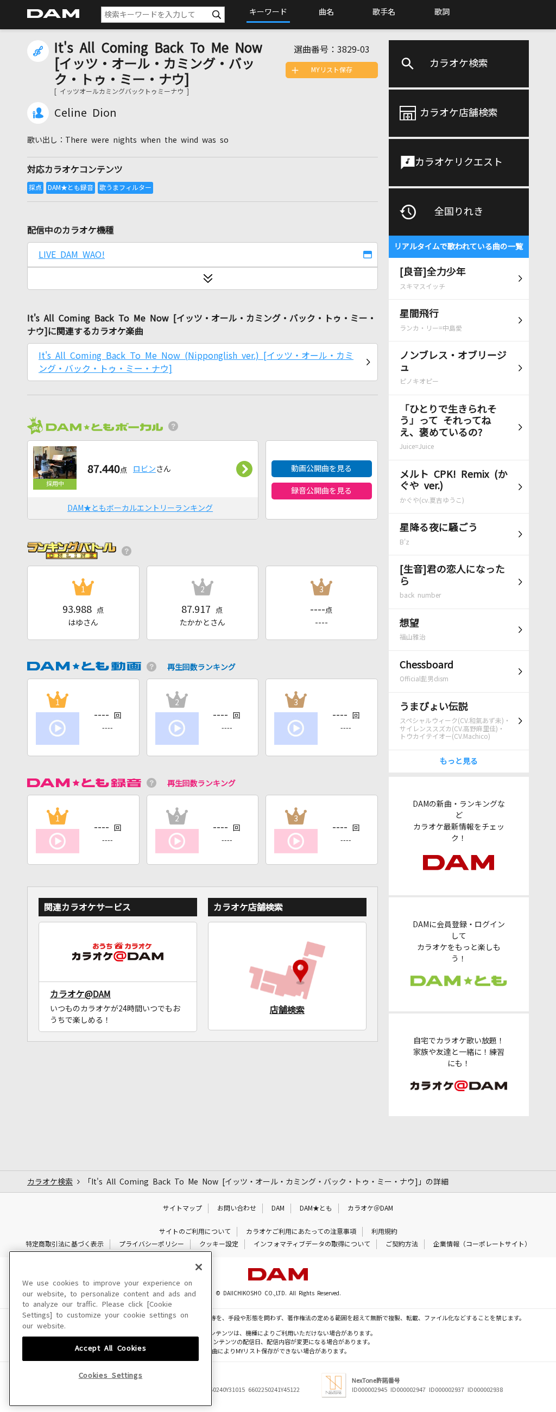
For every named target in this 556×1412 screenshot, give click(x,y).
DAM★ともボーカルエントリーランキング (140, 508)
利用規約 (384, 1232)
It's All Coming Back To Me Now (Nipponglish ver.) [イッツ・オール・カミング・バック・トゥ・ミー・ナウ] (196, 362)
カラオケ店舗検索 (459, 113)
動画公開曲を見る (321, 468)
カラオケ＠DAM (370, 1208)
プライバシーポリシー (151, 1244)
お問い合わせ (236, 1208)
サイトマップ (182, 1208)
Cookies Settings (111, 1375)
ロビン (144, 469)
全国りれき (458, 212)
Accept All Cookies (111, 1348)
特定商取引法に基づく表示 (65, 1244)
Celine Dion (85, 112)
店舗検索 (287, 1009)
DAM (278, 1208)
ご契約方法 (402, 1244)
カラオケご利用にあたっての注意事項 (301, 1232)
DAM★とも (316, 1208)
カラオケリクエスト (459, 162)
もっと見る (459, 761)
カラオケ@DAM (80, 994)
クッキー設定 (218, 1244)
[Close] (199, 1267)
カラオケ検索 (458, 63)
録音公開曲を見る (321, 491)
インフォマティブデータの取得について (312, 1244)
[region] (110, 1329)
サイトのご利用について (195, 1232)
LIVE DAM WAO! (72, 254)
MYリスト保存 (331, 70)
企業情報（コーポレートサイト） (482, 1244)
